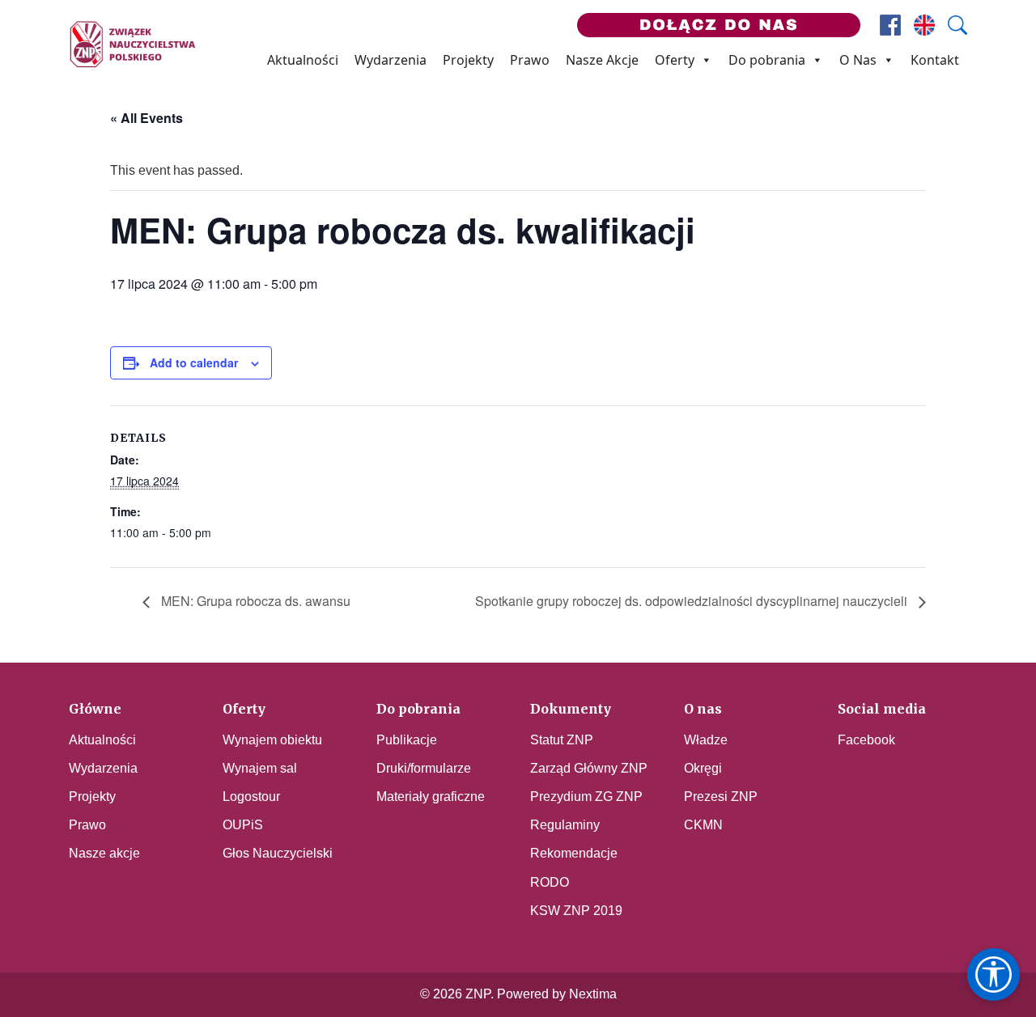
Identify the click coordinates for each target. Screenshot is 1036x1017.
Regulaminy (565, 825)
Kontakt (935, 60)
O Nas (858, 60)
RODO (549, 882)
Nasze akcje (104, 853)
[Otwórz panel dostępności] (993, 974)
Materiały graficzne (430, 796)
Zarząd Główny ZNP (589, 768)
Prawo (530, 60)
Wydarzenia (391, 60)
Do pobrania (766, 60)
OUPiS (243, 825)
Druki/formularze (423, 768)
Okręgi (703, 768)
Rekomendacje (574, 853)
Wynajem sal (260, 768)
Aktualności (302, 60)
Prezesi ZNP (721, 796)
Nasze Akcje (602, 60)
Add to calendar (194, 362)
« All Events (146, 117)
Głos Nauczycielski (278, 853)
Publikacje (406, 740)
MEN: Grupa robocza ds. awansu (254, 600)
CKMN (703, 825)
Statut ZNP (561, 740)
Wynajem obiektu (272, 740)
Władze (706, 740)
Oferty (674, 60)
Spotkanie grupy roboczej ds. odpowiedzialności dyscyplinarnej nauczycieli (693, 600)
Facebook (866, 740)
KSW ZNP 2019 (576, 910)
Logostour (251, 796)
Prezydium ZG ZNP (586, 796)
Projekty (468, 60)
